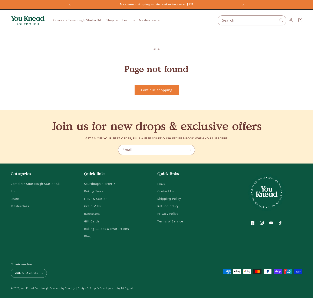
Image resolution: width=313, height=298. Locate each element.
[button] (112, 20)
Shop (14, 191)
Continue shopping (156, 90)
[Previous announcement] (70, 4)
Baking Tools (93, 191)
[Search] (281, 20)
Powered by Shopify (62, 288)
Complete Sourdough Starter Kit (35, 184)
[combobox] (252, 20)
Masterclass (20, 206)
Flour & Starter (95, 199)
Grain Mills (92, 206)
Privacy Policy (167, 214)
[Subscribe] (190, 150)
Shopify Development (103, 288)
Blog (87, 236)
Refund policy (168, 206)
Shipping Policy (169, 199)
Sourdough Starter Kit (101, 184)
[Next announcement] (243, 4)
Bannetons (92, 214)
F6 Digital (127, 288)
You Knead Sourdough (35, 288)
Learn (15, 199)
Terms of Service (170, 221)
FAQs (161, 184)
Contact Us (165, 191)
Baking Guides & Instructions (106, 229)
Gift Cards (92, 221)
